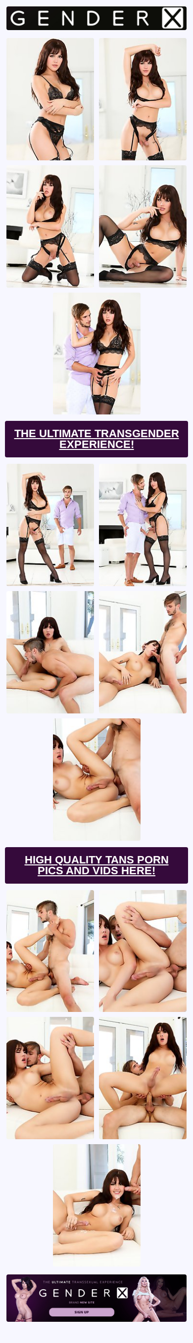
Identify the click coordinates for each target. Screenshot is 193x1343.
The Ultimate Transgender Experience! (96, 438)
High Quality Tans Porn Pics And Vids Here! (97, 865)
